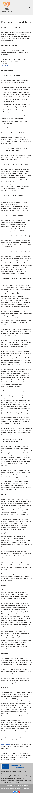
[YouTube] (19, 792)
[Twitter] (16, 792)
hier (24, 757)
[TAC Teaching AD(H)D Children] (6, 7)
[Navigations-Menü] (30, 7)
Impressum (13, 788)
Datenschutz (5, 788)
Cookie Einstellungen (23, 788)
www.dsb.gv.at (5, 744)
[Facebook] (14, 792)
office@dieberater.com (7, 66)
